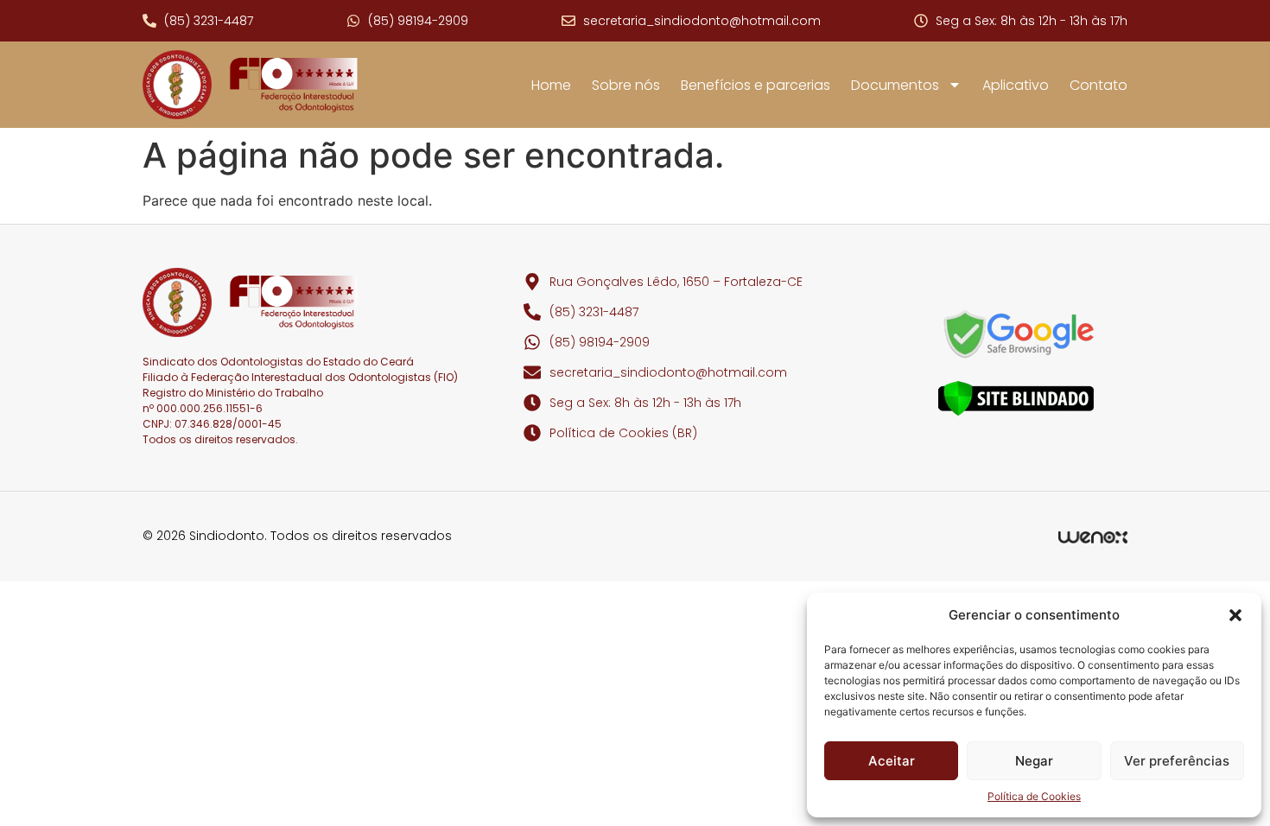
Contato (1098, 85)
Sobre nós (626, 85)
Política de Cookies (1034, 796)
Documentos (895, 85)
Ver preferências (1176, 761)
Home (551, 85)
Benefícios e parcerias (755, 85)
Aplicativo (1015, 85)
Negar (1034, 761)
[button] (1235, 615)
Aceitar (891, 761)
